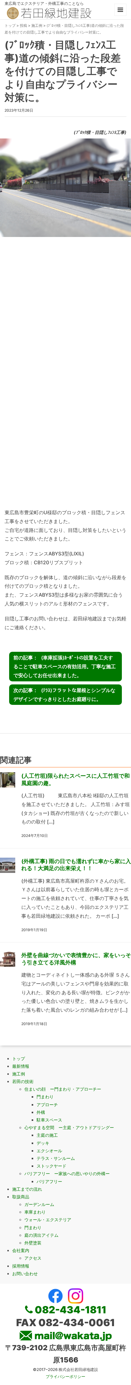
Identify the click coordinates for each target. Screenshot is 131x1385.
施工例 (36, 25)
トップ (10, 25)
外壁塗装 (32, 1242)
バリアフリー (49, 1181)
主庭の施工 (47, 1135)
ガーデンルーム (39, 1204)
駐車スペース (49, 1119)
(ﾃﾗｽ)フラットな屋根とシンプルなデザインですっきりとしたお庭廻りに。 (64, 694)
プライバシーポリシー (65, 1376)
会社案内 (20, 1250)
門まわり (45, 1096)
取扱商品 (20, 1196)
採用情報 (20, 1265)
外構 (41, 1112)
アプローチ (47, 1104)
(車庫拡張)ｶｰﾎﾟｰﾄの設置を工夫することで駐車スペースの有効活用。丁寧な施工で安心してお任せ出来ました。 (64, 666)
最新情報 (20, 1066)
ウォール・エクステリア (47, 1219)
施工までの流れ (27, 1189)
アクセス (32, 1258)
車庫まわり (35, 1212)
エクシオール (49, 1150)
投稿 (23, 25)
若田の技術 (23, 1081)
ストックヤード (51, 1165)
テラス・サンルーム (56, 1158)
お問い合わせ (25, 1273)
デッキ (43, 1143)
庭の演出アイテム (41, 1235)
